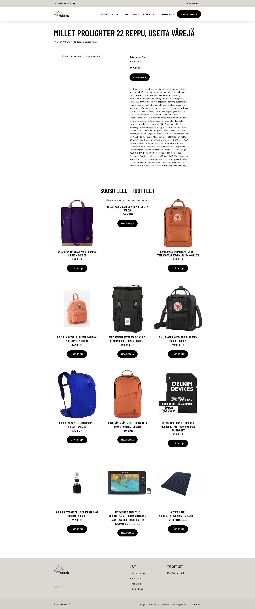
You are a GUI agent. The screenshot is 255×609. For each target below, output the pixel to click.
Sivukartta (195, 604)
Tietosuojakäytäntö (180, 604)
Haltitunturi (131, 14)
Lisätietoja (139, 77)
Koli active (136, 583)
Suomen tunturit (110, 14)
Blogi (142, 604)
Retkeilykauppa (188, 14)
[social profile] (74, 3)
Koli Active (149, 14)
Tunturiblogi (167, 14)
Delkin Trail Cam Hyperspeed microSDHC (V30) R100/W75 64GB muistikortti (178, 426)
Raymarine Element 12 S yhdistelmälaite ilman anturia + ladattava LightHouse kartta (127, 516)
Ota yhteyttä (153, 604)
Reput (144, 57)
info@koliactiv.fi (192, 3)
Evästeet (165, 604)
